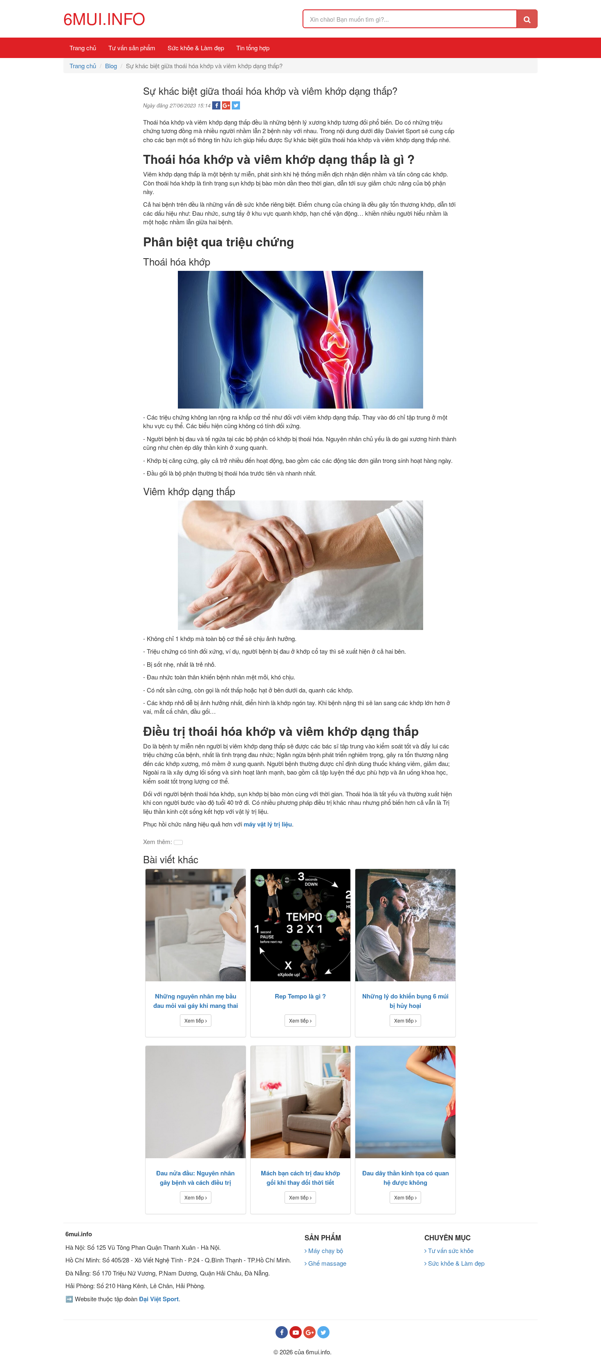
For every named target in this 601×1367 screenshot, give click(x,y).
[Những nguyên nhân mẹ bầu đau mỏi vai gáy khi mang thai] (196, 925)
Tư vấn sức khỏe (449, 1250)
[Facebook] (282, 1332)
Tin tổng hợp (252, 47)
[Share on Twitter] (236, 105)
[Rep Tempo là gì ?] (301, 925)
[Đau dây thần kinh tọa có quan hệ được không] (405, 1102)
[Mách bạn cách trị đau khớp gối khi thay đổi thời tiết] (301, 1102)
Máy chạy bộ (325, 1250)
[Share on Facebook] (216, 105)
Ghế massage (326, 1263)
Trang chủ (83, 47)
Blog (111, 65)
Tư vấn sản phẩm (131, 47)
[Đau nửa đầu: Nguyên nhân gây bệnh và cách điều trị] (196, 1102)
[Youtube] (295, 1332)
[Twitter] (323, 1332)
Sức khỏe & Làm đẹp (196, 47)
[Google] (309, 1332)
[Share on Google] (226, 105)
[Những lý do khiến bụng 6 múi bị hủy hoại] (405, 925)
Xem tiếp (194, 1020)
